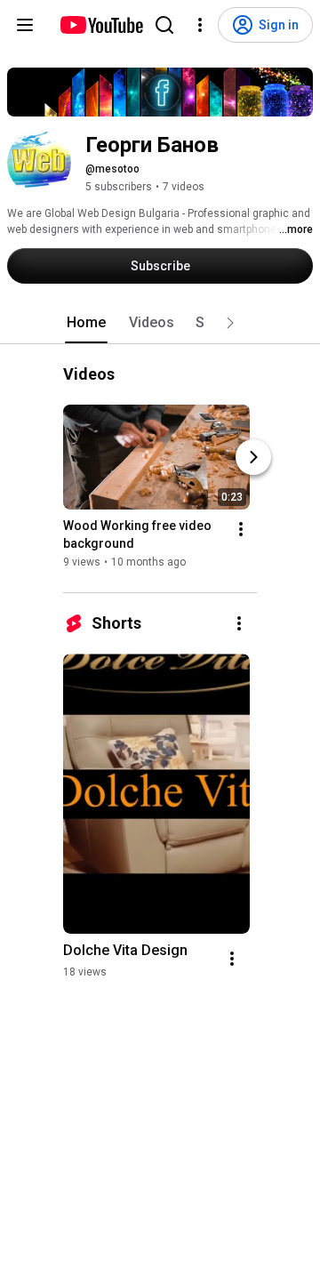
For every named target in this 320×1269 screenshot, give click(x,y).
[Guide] (25, 25)
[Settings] (200, 25)
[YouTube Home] (101, 25)
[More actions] (241, 530)
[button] (230, 322)
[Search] (164, 25)
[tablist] (160, 322)
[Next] (253, 458)
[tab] (86, 322)
